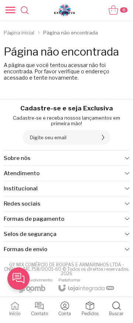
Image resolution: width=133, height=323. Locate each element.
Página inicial (19, 33)
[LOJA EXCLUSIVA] (65, 10)
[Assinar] (103, 137)
